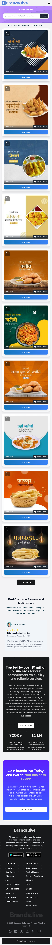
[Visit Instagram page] (29, 931)
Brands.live (25, 830)
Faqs (28, 884)
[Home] (15, 3)
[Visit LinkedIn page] (17, 931)
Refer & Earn (31, 905)
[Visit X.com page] (23, 931)
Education (9, 876)
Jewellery (9, 868)
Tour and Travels (12, 884)
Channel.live (10, 897)
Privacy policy (32, 893)
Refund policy (32, 897)
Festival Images (32, 872)
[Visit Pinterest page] (35, 931)
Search (44, 16)
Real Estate (10, 872)
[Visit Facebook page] (11, 931)
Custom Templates (34, 876)
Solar (7, 880)
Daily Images (31, 868)
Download (26, 77)
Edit (20, 51)
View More (26, 582)
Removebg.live (11, 901)
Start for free (26, 725)
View (30, 51)
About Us (30, 880)
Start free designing (26, 941)
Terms (28, 901)
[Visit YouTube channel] (40, 931)
